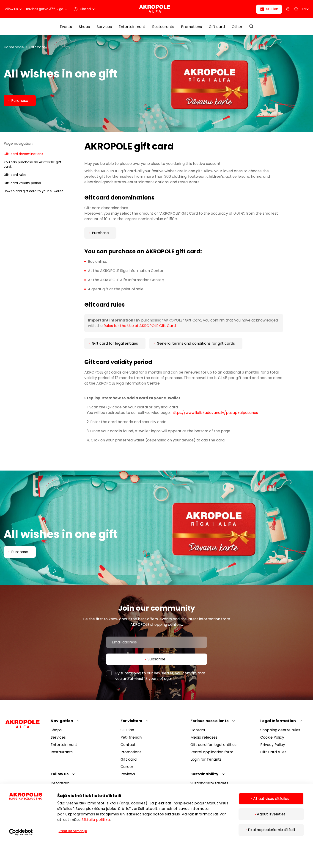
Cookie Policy (272, 737)
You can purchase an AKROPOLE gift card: (32, 164)
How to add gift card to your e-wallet (33, 191)
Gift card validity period (22, 183)
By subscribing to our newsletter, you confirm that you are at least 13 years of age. (160, 675)
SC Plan (127, 730)
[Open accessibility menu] (296, 9)
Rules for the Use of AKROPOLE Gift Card (140, 325)
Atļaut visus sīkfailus (271, 798)
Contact (128, 744)
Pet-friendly (131, 737)
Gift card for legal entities (213, 744)
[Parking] (288, 9)
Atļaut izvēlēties (271, 814)
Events (66, 27)
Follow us (60, 774)
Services (104, 27)
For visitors (131, 720)
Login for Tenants (206, 759)
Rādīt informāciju (73, 831)
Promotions (191, 27)
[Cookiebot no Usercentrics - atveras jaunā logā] (33, 829)
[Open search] (251, 26)
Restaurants (163, 27)
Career (127, 766)
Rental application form (211, 752)
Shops (84, 27)
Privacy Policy (272, 744)
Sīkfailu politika (96, 819)
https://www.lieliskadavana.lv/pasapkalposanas (214, 412)
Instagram (60, 783)
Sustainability (204, 774)
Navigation (62, 720)
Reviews (128, 774)
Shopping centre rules (280, 730)
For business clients (209, 720)
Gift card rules (15, 174)
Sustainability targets (209, 783)
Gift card (217, 27)
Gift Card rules (273, 752)
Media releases (203, 737)
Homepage (14, 47)
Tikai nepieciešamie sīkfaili (271, 829)
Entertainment (132, 27)
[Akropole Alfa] (156, 9)
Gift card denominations (23, 154)
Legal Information (278, 720)
